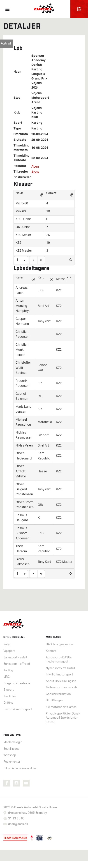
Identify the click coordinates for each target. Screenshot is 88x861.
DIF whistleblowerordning (20, 768)
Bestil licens (11, 749)
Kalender (79, 9)
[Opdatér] (70, 259)
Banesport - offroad (16, 664)
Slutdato (20, 140)
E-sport (8, 690)
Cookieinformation (58, 694)
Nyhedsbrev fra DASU (60, 668)
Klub (17, 113)
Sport (18, 123)
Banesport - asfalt (15, 657)
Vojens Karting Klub (36, 113)
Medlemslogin (12, 742)
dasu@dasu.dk (18, 824)
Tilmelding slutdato (22, 158)
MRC (6, 677)
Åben (35, 166)
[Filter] (41, 195)
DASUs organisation (59, 644)
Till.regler (21, 172)
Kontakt (51, 651)
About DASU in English (61, 681)
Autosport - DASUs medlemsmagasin (59, 659)
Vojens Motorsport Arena (40, 98)
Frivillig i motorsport (59, 674)
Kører (19, 277)
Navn (17, 72)
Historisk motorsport (17, 709)
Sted (17, 98)
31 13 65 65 (16, 818)
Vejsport (9, 651)
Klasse (60, 279)
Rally (6, 644)
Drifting (8, 703)
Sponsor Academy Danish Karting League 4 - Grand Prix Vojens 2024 (39, 72)
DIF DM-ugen (54, 700)
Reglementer (11, 762)
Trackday (9, 696)
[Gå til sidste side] (41, 260)
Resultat (20, 166)
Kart (41, 277)
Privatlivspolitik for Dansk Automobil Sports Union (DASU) (63, 717)
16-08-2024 (39, 148)
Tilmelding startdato (22, 148)
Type (17, 129)
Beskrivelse (22, 177)
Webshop (9, 755)
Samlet (51, 193)
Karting (36, 123)
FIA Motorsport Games (61, 707)
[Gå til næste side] (33, 260)
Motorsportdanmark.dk (61, 687)
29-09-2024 (39, 140)
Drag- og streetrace (16, 683)
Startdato (21, 134)
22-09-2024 (39, 158)
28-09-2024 (39, 134)
